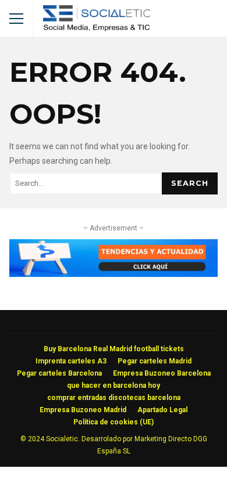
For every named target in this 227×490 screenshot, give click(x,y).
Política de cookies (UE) (113, 422)
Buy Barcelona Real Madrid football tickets (114, 349)
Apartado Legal (162, 410)
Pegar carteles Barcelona (59, 373)
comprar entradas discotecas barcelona (113, 398)
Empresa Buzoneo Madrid (83, 410)
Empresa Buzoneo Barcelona (162, 373)
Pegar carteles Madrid (154, 361)
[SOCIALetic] (96, 21)
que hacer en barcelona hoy (113, 385)
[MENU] (16, 18)
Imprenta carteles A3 (71, 361)
